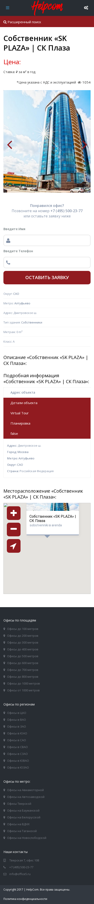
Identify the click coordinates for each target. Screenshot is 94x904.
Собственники (31, 322)
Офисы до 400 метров (22, 649)
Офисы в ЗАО (16, 726)
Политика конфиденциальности (25, 899)
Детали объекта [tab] (23, 402)
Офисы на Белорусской (23, 817)
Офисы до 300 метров (22, 642)
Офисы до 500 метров (22, 656)
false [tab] (14, 433)
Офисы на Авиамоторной (25, 790)
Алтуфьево (22, 303)
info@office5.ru (20, 874)
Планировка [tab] (20, 423)
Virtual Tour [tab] (19, 413)
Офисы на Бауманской (23, 810)
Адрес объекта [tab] (22, 392)
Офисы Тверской (19, 804)
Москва (23, 452)
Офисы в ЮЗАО (18, 767)
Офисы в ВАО (16, 720)
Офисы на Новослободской (26, 838)
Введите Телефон (18, 251)
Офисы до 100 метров (22, 629)
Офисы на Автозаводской (25, 797)
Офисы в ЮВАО (18, 761)
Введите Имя (14, 229)
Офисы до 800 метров (22, 677)
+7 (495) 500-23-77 (21, 867)
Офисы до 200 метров (22, 636)
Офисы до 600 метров (22, 663)
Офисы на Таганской (22, 831)
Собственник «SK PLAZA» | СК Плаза (52, 518)
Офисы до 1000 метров (23, 683)
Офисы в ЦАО (16, 713)
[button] (58, 553)
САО (16, 294)
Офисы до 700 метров (22, 670)
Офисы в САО (16, 740)
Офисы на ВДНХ (18, 824)
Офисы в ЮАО (17, 733)
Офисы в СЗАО (17, 754)
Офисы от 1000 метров (23, 690)
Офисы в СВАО (17, 747)
